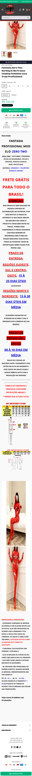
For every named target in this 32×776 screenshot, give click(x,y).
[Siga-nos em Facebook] (12, 747)
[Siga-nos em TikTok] (20, 747)
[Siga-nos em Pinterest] (17, 747)
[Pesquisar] (28, 17)
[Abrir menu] (2, 9)
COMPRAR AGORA (17, 110)
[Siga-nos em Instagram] (15, 747)
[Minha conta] (20, 9)
